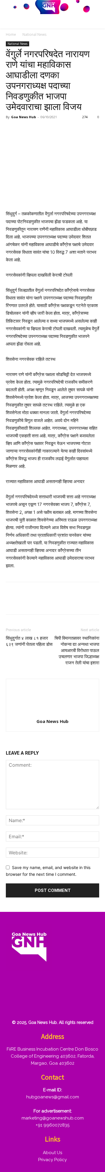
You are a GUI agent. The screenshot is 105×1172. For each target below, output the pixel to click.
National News (34, 34)
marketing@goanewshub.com (53, 1118)
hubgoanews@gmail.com (52, 1097)
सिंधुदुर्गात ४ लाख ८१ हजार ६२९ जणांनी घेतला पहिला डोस (29, 641)
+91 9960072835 (52, 1125)
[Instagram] (32, 986)
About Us (52, 1152)
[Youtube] (14, 1004)
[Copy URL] (65, 130)
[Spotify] (51, 986)
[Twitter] (25, 130)
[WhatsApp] (52, 130)
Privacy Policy (52, 1159)
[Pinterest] (38, 130)
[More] (79, 130)
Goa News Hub (23, 117)
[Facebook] (12, 130)
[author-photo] (52, 713)
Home (11, 34)
